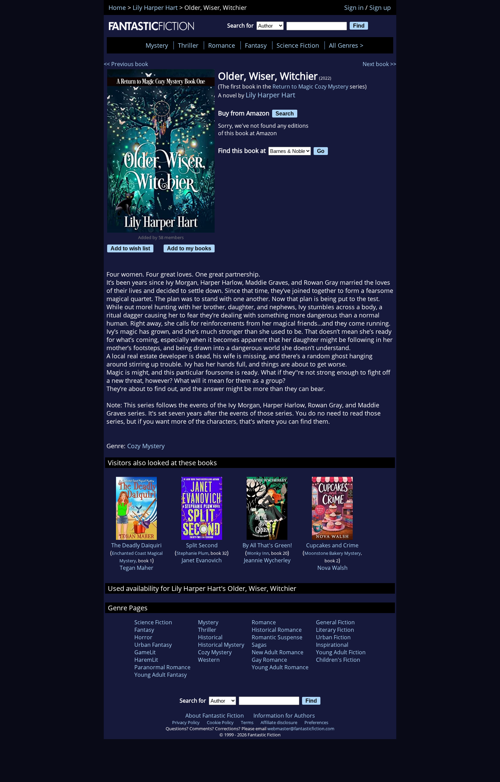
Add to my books (189, 248)
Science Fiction (298, 45)
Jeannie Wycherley (267, 560)
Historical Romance (277, 630)
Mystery (157, 45)
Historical (210, 637)
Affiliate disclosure (279, 722)
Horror (143, 637)
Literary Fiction (335, 630)
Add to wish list (130, 248)
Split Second (202, 545)
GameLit (145, 652)
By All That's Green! (267, 545)
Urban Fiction (333, 637)
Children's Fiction (338, 659)
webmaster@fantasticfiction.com (300, 728)
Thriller (188, 45)
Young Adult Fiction (341, 652)
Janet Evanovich (202, 560)
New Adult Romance (277, 652)
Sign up (380, 7)
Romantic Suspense (277, 637)
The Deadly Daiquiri (136, 545)
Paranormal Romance (162, 667)
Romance (221, 45)
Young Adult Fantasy (160, 674)
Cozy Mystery (146, 446)
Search (285, 113)
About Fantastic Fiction (214, 715)
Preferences (316, 722)
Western (209, 659)
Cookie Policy (220, 722)
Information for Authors (284, 715)
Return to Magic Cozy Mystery (310, 86)
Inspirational (332, 644)
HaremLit (146, 659)
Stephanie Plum (193, 553)
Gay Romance (269, 659)
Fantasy (256, 45)
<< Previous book (126, 64)
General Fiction (335, 622)
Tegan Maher (136, 568)
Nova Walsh (332, 568)
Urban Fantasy (153, 644)
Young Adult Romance (280, 667)
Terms (247, 722)
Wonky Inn (258, 553)
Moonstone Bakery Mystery (332, 553)
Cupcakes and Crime (332, 545)
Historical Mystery (221, 644)
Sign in (354, 7)
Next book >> (379, 64)
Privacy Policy (186, 722)
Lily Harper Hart (270, 94)
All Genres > (348, 45)
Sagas (259, 644)
